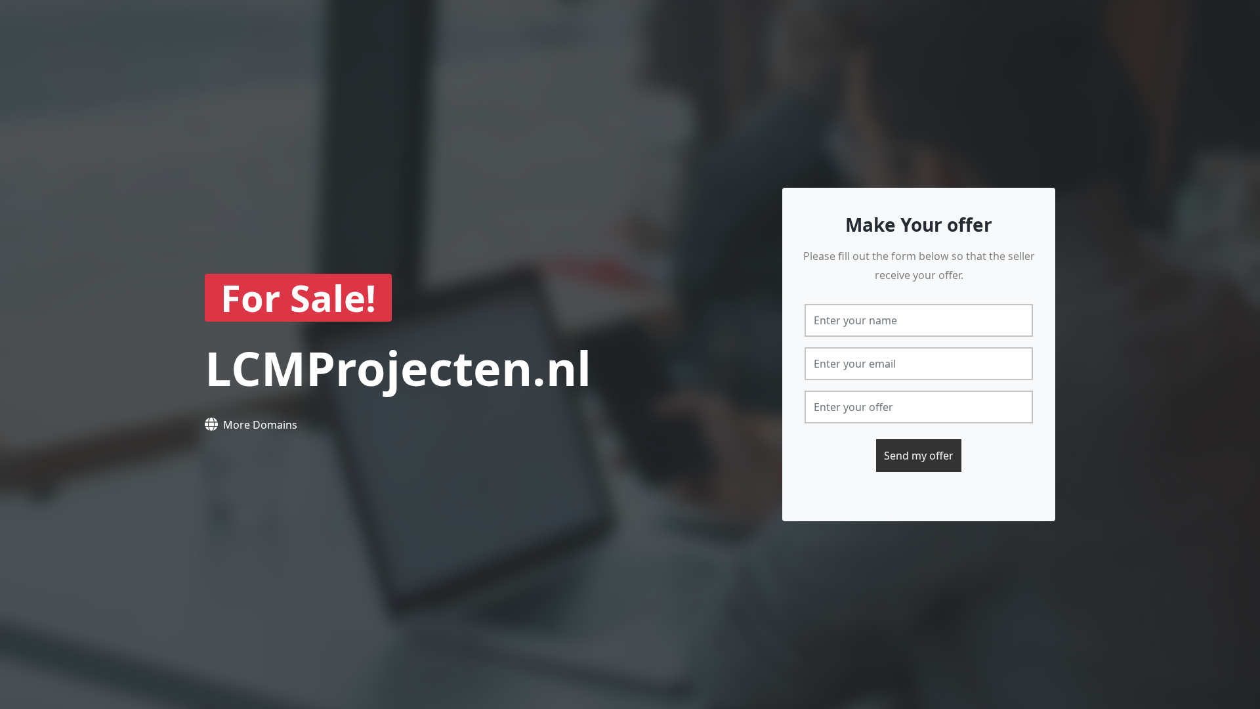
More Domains (260, 425)
